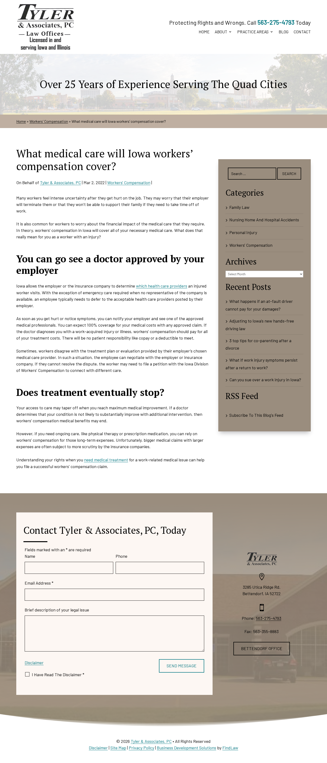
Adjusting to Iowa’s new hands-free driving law (260, 324)
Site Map (118, 747)
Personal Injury (243, 232)
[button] (322, 728)
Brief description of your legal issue (57, 609)
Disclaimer (34, 662)
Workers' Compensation (128, 182)
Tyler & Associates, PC (60, 182)
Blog (283, 32)
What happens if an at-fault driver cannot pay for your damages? (259, 305)
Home (204, 32)
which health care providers (161, 285)
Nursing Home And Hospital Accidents (264, 219)
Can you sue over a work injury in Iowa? (265, 379)
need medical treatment (106, 459)
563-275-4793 (276, 22)
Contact (302, 32)
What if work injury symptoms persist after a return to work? (262, 363)
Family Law (239, 207)
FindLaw (230, 747)
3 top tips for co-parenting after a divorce (258, 344)
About (221, 32)
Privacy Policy (141, 747)
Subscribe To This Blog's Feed (256, 415)
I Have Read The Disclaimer (58, 674)
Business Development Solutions (186, 747)
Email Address (39, 583)
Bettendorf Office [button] (261, 648)
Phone (121, 556)
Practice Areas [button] (253, 32)
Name (30, 556)
